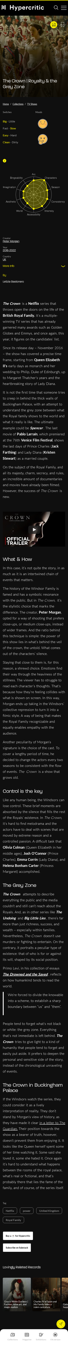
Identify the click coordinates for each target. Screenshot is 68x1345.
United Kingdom (49, 1210)
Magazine (26, 1339)
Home (6, 104)
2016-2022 (9, 250)
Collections (12, 1339)
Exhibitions (41, 1339)
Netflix (10, 1210)
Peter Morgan (11, 241)
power (27, 1210)
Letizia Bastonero (13, 281)
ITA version (55, 1339)
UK (4, 259)
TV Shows (32, 104)
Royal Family (13, 1220)
